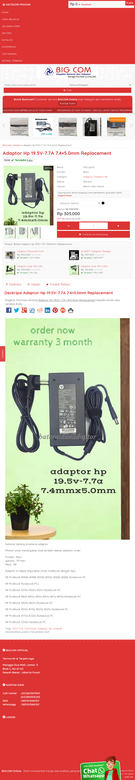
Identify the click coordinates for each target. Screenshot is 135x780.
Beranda (7, 145)
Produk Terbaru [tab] (59, 284)
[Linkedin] (47, 311)
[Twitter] (16, 311)
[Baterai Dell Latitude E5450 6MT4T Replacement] (116, 126)
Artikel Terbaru (12, 60)
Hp (50, 628)
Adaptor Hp (101, 176)
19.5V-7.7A (17, 628)
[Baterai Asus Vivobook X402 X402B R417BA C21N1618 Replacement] (67, 126)
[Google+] (24, 311)
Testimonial (9, 53)
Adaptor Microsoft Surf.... (31, 251)
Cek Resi (7, 32)
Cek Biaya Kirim (11, 26)
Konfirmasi (9, 46)
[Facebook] (8, 311)
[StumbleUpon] (62, 311)
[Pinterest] (55, 311)
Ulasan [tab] (35, 284)
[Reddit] (39, 311)
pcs (129, 2)
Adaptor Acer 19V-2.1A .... (31, 266)
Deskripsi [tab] (14, 284)
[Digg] (32, 311)
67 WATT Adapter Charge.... (96, 251)
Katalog (7, 39)
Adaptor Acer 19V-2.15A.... (95, 266)
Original (57, 628)
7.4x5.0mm (30, 628)
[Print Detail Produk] (70, 311)
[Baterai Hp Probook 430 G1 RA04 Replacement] (19, 126)
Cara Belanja (10, 19)
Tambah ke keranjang (95, 234)
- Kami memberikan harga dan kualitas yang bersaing (45, 771)
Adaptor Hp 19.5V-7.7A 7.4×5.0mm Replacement (57, 153)
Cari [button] (69, 90)
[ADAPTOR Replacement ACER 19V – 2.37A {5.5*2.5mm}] (43, 126)
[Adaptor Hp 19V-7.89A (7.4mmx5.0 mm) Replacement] (92, 126)
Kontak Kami (67, 103)
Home (5, 12)
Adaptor (17, 145)
